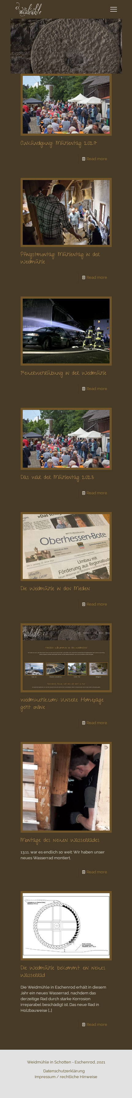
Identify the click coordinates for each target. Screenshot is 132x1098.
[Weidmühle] (28, 9)
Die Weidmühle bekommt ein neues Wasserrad (63, 972)
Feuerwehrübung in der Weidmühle (64, 373)
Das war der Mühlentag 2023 (57, 477)
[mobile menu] (113, 9)
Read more (97, 159)
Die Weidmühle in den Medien (55, 589)
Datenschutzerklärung (64, 1071)
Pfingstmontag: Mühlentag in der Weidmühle (60, 259)
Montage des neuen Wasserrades (60, 840)
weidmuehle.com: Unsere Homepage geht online (62, 704)
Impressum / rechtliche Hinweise (66, 1076)
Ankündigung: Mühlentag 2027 (59, 143)
